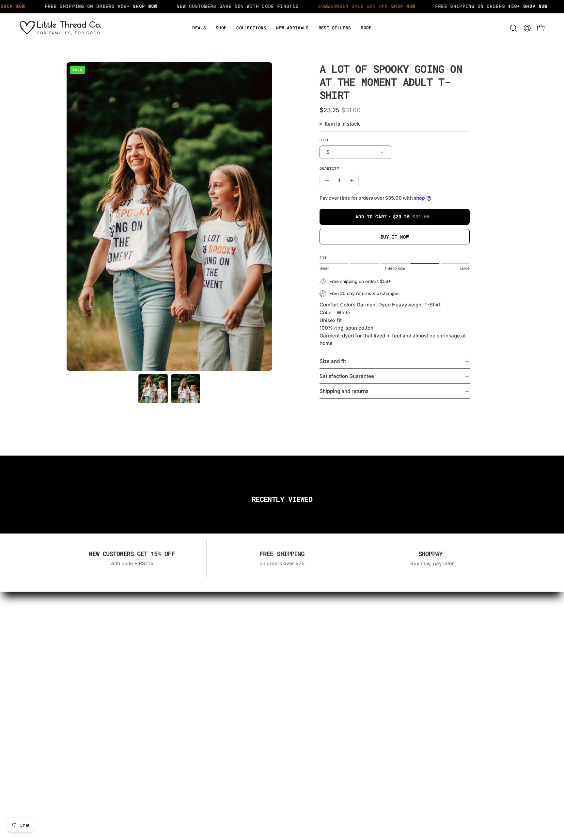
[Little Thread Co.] (60, 28)
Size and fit (333, 361)
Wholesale (212, 641)
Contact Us (213, 619)
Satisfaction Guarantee (347, 376)
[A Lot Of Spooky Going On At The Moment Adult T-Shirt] (153, 388)
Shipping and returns (344, 391)
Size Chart (212, 630)
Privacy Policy (297, 630)
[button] (366, 28)
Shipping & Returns (303, 619)
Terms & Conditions (304, 641)
